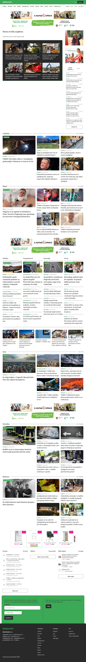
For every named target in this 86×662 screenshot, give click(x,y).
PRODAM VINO (65, 569)
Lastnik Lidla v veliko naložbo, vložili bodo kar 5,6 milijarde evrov (48, 397)
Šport (42, 6)
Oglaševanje (72, 633)
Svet (15, 6)
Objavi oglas (71, 576)
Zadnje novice (57, 6)
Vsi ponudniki (52, 551)
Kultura (46, 6)
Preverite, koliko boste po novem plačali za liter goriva (32, 293)
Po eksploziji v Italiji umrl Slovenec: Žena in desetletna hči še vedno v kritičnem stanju (48, 373)
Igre (72, 6)
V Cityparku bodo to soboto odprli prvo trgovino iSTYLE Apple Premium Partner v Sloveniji (25, 343)
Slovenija (10, 6)
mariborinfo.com (17, 634)
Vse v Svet (80, 351)
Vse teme (25, 551)
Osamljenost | (10, 554)
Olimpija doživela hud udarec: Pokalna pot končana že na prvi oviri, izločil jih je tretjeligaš (72, 207)
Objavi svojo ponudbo (43, 557)
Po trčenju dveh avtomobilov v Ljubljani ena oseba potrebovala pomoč (71, 469)
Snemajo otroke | (10, 565)
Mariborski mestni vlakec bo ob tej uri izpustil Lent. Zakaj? (32, 76)
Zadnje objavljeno (70, 68)
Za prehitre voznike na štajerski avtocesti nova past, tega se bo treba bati (73, 87)
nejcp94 (9, 579)
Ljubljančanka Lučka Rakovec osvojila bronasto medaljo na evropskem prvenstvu (73, 100)
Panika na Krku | (10, 569)
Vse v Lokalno (79, 133)
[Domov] (7, 2)
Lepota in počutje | (11, 584)
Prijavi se (80, 2)
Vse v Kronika (79, 424)
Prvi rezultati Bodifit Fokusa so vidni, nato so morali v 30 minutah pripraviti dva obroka (48, 231)
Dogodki (67, 6)
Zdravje (37, 6)
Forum (75, 6)
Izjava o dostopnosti (74, 636)
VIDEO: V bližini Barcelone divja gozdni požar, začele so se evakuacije (72, 397)
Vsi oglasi (80, 551)
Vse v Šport (80, 186)
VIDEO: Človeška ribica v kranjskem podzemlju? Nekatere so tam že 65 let (72, 114)
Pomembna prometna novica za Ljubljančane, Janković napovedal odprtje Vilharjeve (48, 176)
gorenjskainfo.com (8, 640)
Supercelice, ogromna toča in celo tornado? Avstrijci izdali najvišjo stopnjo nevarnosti (71, 373)
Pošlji (48, 606)
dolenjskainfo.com (8, 638)
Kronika (32, 6)
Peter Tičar (19, 565)
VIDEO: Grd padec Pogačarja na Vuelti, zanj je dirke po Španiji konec (48, 207)
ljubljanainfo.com (19, 638)
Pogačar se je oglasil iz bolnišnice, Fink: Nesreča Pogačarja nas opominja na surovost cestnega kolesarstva (18, 214)
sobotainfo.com (7, 634)
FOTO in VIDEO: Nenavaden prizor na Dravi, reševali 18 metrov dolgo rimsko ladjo (50, 76)
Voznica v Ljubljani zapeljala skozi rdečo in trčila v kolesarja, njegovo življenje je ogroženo (72, 445)
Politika (19, 6)
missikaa (19, 584)
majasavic (17, 554)
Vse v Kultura (80, 476)
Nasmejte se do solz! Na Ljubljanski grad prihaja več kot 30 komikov (47, 522)
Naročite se (9, 618)
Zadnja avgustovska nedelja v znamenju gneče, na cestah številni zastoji (53, 302)
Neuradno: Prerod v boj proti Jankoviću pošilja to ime (11, 319)
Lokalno (4, 6)
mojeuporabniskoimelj (13, 560)
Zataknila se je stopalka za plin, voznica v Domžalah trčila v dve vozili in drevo (74, 121)
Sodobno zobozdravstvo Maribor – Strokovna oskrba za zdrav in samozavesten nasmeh (70, 556)
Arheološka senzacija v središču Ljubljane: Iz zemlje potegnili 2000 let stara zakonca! (72, 498)
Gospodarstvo (25, 6)
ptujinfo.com (6, 636)
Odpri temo (15, 591)
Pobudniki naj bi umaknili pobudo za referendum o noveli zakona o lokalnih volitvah (11, 282)
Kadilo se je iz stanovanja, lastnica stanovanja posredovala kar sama (72, 107)
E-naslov (6, 604)
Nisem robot (10, 612)
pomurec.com (15, 636)
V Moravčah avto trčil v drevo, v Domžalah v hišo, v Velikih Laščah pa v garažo (48, 469)
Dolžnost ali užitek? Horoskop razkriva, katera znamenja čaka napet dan (73, 321)
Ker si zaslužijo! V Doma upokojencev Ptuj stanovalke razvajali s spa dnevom (13, 76)
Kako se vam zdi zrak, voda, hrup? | (15, 559)
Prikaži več (74, 127)
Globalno (5, 374)
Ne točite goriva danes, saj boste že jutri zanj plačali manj (32, 318)
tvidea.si (16, 640)
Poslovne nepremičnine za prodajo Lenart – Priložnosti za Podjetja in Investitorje (71, 563)
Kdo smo (71, 631)
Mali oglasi (81, 6)
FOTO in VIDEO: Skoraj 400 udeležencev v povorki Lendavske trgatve (50, 56)
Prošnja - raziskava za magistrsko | (15, 578)
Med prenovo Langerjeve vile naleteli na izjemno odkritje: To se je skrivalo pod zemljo (13, 56)
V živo (78, 68)
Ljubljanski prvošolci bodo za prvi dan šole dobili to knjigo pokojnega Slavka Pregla (47, 498)
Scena (51, 6)
